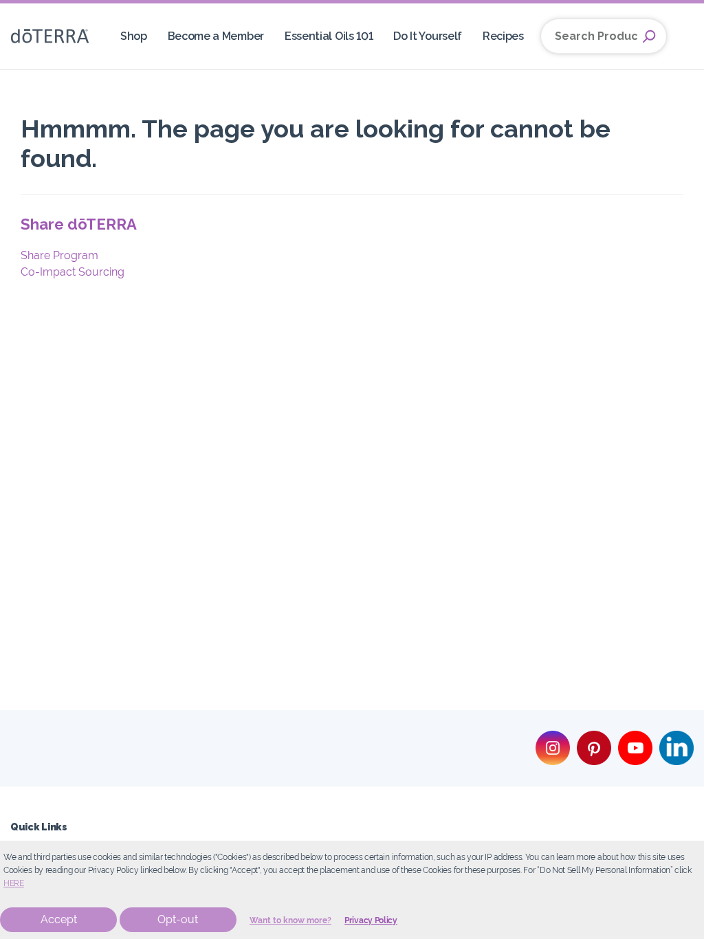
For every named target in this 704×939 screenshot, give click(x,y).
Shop (133, 36)
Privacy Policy (370, 920)
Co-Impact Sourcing (72, 271)
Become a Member (216, 36)
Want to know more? (290, 920)
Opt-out (177, 919)
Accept (59, 919)
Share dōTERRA (79, 224)
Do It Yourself (427, 36)
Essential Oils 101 (329, 36)
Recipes (503, 36)
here (13, 883)
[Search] (649, 36)
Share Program (59, 255)
